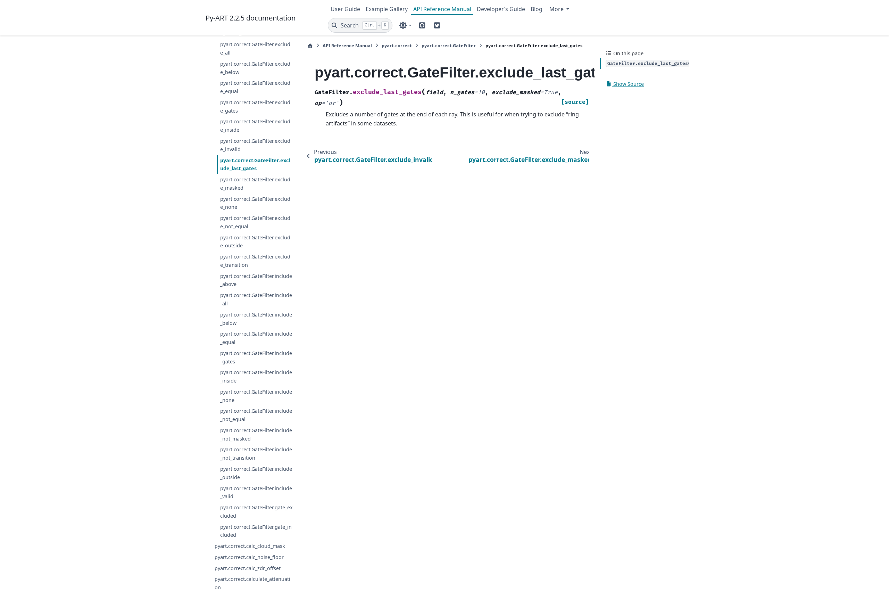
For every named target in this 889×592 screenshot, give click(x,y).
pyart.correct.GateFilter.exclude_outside (255, 241)
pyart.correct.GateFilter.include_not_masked (256, 434)
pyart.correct (397, 45)
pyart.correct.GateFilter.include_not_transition (256, 453)
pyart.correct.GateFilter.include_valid (256, 492)
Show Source (628, 84)
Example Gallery (387, 9)
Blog (536, 9)
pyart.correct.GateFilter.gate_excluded (256, 511)
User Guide (345, 9)
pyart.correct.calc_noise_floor (249, 557)
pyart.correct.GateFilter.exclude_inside (255, 125)
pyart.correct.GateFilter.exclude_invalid (255, 145)
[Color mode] (405, 25)
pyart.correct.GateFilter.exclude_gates (255, 106)
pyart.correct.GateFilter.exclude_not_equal (255, 222)
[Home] (310, 45)
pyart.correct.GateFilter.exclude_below (255, 67)
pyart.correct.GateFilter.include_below (256, 318)
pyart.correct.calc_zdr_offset (248, 568)
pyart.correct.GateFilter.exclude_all (255, 48)
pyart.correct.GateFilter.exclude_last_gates (255, 164)
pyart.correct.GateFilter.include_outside (256, 473)
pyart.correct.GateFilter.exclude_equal (255, 87)
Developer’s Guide (501, 9)
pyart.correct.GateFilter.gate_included (256, 531)
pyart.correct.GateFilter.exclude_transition (255, 260)
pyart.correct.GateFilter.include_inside (256, 376)
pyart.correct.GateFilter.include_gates (256, 357)
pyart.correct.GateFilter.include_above (256, 280)
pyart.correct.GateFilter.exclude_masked (255, 183)
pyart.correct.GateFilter (449, 45)
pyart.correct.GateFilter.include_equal (256, 337)
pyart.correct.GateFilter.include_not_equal (256, 415)
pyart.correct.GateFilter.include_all (256, 299)
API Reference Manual (442, 9)
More (557, 9)
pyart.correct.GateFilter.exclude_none (255, 203)
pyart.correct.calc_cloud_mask (250, 546)
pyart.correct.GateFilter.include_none (256, 395)
